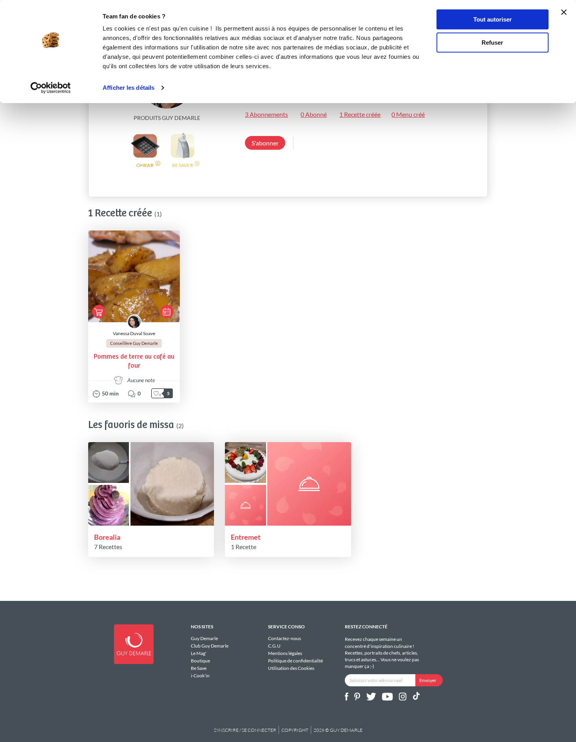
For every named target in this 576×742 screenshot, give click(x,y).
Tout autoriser (492, 19)
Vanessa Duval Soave (134, 333)
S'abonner (265, 143)
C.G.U (274, 646)
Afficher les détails (128, 87)
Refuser (492, 42)
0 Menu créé (408, 114)
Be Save (198, 668)
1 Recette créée (359, 114)
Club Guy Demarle (209, 646)
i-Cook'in (200, 675)
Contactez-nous (284, 638)
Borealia (107, 537)
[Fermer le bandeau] (564, 12)
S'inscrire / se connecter (245, 730)
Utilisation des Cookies (291, 668)
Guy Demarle (204, 638)
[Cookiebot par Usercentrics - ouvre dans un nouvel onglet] (50, 88)
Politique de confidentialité (295, 661)
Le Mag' (198, 653)
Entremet (246, 537)
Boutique (200, 661)
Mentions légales (285, 653)
